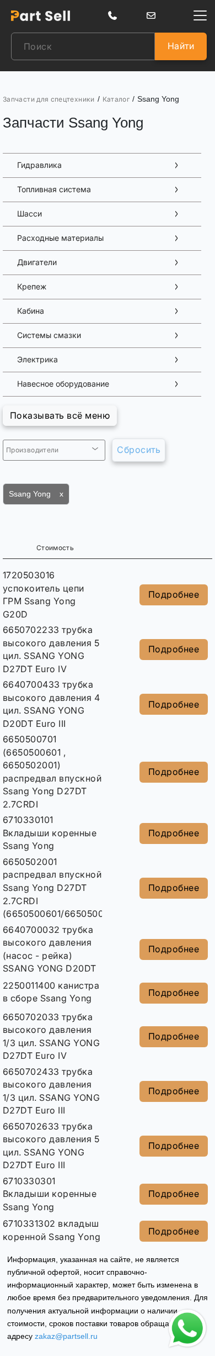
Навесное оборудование (63, 383)
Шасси (29, 213)
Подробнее (173, 594)
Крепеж (31, 286)
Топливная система (54, 189)
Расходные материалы (60, 238)
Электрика (37, 359)
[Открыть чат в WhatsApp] (187, 1328)
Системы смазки (49, 335)
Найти (181, 45)
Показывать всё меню (60, 415)
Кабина (30, 311)
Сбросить (138, 449)
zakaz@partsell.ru (66, 1336)
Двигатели (37, 262)
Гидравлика (39, 165)
